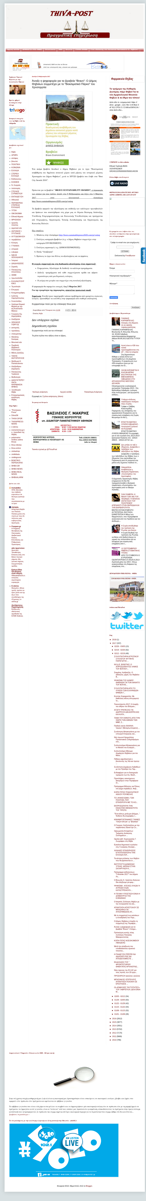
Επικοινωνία (50, 49)
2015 (114, 1022)
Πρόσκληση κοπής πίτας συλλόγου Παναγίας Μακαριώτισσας (124, 935)
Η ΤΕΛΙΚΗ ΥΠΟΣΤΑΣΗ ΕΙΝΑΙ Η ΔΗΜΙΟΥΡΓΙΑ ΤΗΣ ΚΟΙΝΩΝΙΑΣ (127, 896)
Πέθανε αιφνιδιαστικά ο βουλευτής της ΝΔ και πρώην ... (126, 761)
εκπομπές (15, 328)
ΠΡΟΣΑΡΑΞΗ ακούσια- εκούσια (127, 976)
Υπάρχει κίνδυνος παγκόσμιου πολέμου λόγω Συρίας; (130, 402)
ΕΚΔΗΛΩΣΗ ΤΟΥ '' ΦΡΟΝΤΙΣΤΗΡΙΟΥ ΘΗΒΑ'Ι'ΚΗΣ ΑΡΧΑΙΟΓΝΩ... (126, 964)
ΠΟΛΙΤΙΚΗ (15, 164)
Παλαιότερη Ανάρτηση (93, 392)
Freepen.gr (16, 526)
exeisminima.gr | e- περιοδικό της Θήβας (18, 432)
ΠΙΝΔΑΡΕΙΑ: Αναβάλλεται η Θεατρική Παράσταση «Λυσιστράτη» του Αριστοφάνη (129, 471)
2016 (114, 1019)
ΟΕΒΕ (14, 275)
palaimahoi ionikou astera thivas (17, 440)
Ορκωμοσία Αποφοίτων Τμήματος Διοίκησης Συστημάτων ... (123, 833)
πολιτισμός (15, 188)
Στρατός (14, 267)
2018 (114, 640)
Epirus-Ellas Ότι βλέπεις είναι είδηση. (17, 571)
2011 (114, 1036)
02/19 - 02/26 (119, 650)
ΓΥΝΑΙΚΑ (15, 246)
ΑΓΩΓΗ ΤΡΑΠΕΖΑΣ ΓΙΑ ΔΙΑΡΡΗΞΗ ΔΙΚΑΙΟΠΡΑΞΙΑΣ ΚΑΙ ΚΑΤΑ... (126, 712)
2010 (114, 1040)
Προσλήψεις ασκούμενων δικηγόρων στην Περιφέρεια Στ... (126, 780)
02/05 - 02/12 (119, 996)
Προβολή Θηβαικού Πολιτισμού (16, 347)
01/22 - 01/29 (119, 1003)
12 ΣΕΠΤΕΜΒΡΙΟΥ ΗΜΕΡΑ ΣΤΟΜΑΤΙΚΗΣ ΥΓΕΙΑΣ (130, 551)
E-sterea (15, 586)
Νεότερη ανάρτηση (40, 392)
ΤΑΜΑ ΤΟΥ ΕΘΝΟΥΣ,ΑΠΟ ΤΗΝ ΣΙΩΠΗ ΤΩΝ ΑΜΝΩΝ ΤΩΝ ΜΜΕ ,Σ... (127, 720)
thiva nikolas (16, 445)
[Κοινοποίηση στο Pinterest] (75, 310)
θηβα (41, 313)
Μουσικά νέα (16, 342)
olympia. (15, 507)
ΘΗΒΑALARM (17, 477)
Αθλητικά (15, 200)
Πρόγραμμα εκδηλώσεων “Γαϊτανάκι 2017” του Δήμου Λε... (126, 874)
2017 (114, 643)
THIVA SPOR (16, 419)
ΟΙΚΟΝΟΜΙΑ (16, 213)
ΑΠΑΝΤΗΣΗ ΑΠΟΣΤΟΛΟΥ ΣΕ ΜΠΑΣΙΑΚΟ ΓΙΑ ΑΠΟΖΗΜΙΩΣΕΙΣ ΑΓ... (126, 910)
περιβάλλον (16, 240)
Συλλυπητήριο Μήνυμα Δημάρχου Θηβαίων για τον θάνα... (126, 753)
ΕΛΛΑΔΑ (15, 171)
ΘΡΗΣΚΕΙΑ (16, 220)
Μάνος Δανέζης (17, 353)
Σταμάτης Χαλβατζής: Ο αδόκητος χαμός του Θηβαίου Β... (126, 675)
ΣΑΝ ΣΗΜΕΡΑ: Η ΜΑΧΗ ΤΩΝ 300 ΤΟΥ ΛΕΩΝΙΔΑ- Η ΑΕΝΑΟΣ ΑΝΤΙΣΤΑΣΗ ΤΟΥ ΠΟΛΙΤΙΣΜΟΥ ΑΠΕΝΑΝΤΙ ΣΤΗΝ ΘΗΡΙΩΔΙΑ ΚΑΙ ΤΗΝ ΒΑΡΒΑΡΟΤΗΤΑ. (126, 500)
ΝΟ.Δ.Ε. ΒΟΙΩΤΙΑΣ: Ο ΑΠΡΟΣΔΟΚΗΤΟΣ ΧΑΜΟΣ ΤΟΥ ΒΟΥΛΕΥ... (126, 667)
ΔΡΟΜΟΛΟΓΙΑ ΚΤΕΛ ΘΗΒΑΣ (32, 49)
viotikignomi (16, 457)
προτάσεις (15, 331)
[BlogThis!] (69, 310)
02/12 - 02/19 (119, 653)
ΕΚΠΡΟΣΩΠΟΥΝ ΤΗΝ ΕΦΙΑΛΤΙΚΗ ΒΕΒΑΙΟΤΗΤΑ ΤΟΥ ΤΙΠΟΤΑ (126, 808)
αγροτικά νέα (16, 228)
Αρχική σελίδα (13, 49)
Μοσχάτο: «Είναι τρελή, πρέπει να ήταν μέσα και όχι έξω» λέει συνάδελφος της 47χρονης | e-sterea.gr (18, 595)
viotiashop (15, 451)
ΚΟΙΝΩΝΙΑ (15, 167)
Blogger (89, 1186)
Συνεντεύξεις (16, 301)
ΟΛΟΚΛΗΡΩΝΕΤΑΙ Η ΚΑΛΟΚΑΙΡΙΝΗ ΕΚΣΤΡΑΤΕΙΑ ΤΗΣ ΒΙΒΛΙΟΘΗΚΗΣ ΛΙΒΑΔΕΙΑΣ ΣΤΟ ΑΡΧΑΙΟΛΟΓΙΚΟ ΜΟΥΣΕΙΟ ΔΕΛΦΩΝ (125, 376)
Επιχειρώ (15, 290)
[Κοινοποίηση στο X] (71, 310)
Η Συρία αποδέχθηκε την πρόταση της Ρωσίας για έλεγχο (129, 528)
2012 (114, 1033)
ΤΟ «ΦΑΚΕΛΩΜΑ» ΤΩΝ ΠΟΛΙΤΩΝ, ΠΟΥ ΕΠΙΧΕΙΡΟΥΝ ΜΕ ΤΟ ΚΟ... (126, 800)
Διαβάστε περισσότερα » (19, 1114)
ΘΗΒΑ (60, 49)
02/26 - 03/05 (119, 646)
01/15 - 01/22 (119, 1007)
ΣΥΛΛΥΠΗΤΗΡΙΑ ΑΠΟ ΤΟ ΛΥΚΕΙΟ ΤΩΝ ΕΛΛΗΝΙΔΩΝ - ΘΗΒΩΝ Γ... (126, 690)
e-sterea (14, 427)
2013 (114, 1029)
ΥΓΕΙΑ (14, 210)
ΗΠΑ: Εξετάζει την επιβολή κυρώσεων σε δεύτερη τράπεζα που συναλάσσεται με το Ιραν (18, 496)
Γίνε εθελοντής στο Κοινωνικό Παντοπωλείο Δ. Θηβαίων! (114, 49)
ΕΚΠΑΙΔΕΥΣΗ (17, 197)
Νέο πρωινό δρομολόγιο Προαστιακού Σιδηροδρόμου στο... (126, 739)
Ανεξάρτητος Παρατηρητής (17, 606)
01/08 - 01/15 (119, 1010)
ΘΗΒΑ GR (15, 466)
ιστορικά (14, 249)
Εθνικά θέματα (17, 217)
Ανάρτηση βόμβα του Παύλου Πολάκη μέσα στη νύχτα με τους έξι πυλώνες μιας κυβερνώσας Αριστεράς (18, 516)
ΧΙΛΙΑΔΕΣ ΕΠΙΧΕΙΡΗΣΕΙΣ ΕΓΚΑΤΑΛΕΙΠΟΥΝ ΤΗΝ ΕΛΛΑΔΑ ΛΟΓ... (125, 853)
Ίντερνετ (14, 260)
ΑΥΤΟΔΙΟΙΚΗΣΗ (18, 237)
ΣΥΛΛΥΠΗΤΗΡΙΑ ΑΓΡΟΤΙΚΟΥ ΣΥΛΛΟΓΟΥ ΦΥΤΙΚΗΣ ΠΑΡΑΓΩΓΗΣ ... (126, 659)
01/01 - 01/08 (119, 1014)
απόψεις (14, 158)
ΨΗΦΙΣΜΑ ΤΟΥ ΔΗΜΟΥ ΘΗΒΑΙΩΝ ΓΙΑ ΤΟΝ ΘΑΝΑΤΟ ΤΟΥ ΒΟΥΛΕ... (127, 682)
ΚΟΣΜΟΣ (15, 182)
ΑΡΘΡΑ (14, 155)
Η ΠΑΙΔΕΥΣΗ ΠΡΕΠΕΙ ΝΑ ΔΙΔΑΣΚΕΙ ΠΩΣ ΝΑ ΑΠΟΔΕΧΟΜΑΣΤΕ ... (125, 956)
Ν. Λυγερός (16, 185)
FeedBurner (130, 256)
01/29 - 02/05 (119, 1000)
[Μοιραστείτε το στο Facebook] (73, 310)
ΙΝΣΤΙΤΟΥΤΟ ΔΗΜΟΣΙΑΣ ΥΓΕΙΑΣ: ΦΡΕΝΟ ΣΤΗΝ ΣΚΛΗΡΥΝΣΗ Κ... (124, 866)
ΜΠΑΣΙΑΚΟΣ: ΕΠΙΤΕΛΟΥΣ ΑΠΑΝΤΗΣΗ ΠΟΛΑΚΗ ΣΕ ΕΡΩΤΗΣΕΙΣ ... (125, 982)
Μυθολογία (15, 377)
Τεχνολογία (15, 287)
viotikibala (15, 454)
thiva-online (16, 448)
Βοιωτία (69, 49)
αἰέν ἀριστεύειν (18, 548)
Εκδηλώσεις (16, 179)
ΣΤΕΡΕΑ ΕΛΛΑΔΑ (81, 49)
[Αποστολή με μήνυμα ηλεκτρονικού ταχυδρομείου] (66, 310)
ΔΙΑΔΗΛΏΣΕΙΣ (17, 263)
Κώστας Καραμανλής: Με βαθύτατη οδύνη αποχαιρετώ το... (126, 698)
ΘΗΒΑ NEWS (17, 469)
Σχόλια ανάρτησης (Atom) (53, 396)
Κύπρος (14, 243)
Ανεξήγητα (15, 319)
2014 (114, 1026)
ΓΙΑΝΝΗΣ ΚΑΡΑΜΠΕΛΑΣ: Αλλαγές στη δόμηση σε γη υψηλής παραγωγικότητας (129, 322)
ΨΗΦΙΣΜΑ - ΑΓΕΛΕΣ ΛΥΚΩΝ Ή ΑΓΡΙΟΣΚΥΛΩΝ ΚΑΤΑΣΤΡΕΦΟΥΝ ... (127, 888)
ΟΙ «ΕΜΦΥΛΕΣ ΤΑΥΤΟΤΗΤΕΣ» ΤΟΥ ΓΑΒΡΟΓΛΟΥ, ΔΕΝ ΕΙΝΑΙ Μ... (127, 989)
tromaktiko (16, 488)
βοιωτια (14, 161)
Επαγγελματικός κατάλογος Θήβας (18, 397)
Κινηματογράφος (18, 293)
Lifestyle (14, 252)
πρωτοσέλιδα (16, 278)
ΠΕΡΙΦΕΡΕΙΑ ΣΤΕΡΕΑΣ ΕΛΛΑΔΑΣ (17, 205)
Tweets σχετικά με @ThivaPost (44, 449)
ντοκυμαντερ (16, 334)
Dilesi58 (14, 415)
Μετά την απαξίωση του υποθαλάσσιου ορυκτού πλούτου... (124, 948)
